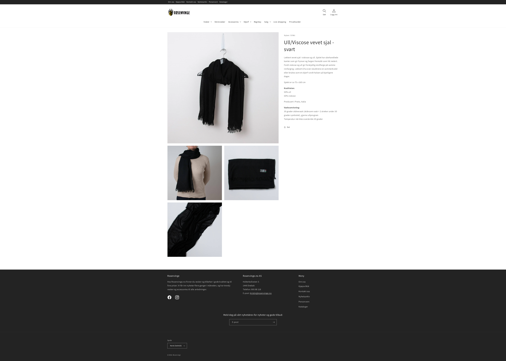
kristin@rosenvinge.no (261, 293)
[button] (207, 22)
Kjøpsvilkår (304, 286)
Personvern (304, 301)
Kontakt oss (304, 291)
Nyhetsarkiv (304, 296)
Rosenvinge (177, 355)
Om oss (302, 281)
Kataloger (303, 306)
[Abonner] (274, 322)
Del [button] (288, 127)
